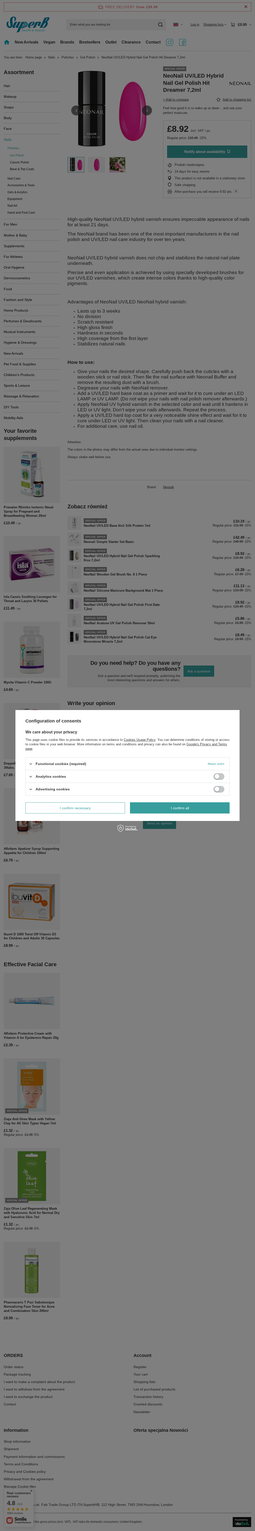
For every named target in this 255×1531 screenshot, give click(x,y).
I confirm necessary (75, 808)
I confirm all (180, 808)
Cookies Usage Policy (139, 740)
